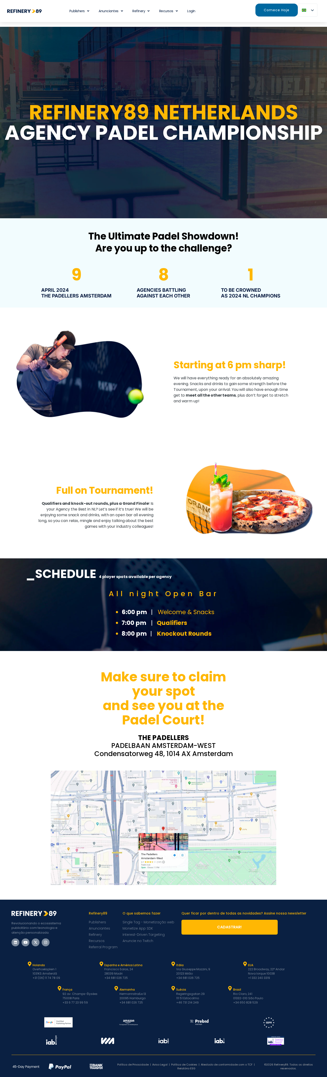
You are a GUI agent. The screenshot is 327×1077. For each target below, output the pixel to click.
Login (191, 11)
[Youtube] (25, 942)
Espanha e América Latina (123, 965)
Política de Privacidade (133, 1064)
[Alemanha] (116, 988)
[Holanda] (29, 964)
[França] (59, 988)
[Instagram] (46, 942)
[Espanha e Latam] (101, 964)
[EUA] (244, 964)
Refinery (138, 11)
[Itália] (173, 964)
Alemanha (127, 989)
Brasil (237, 989)
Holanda (39, 965)
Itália (180, 965)
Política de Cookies (184, 1064)
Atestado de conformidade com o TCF (227, 1064)
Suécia (181, 989)
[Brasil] (230, 988)
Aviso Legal (160, 1064)
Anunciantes (108, 11)
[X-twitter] (35, 942)
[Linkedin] (15, 942)
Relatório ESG (186, 1068)
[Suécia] (173, 988)
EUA (250, 965)
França (67, 989)
